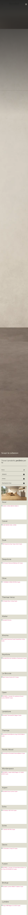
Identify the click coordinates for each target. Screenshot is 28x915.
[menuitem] (1, 4)
